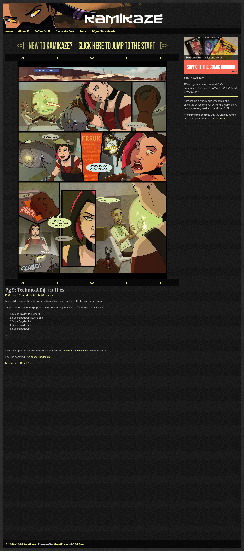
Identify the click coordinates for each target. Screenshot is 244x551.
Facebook (68, 350)
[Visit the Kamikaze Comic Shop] (211, 48)
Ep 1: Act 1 (28, 363)
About (22, 31)
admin (32, 295)
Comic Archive (65, 31)
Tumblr (81, 350)
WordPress (61, 544)
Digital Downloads (103, 31)
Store (83, 31)
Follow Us (41, 31)
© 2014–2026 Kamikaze (20, 544)
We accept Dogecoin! (38, 357)
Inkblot (79, 544)
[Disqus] (92, 411)
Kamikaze (12, 363)
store (222, 118)
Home (9, 31)
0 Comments (46, 295)
